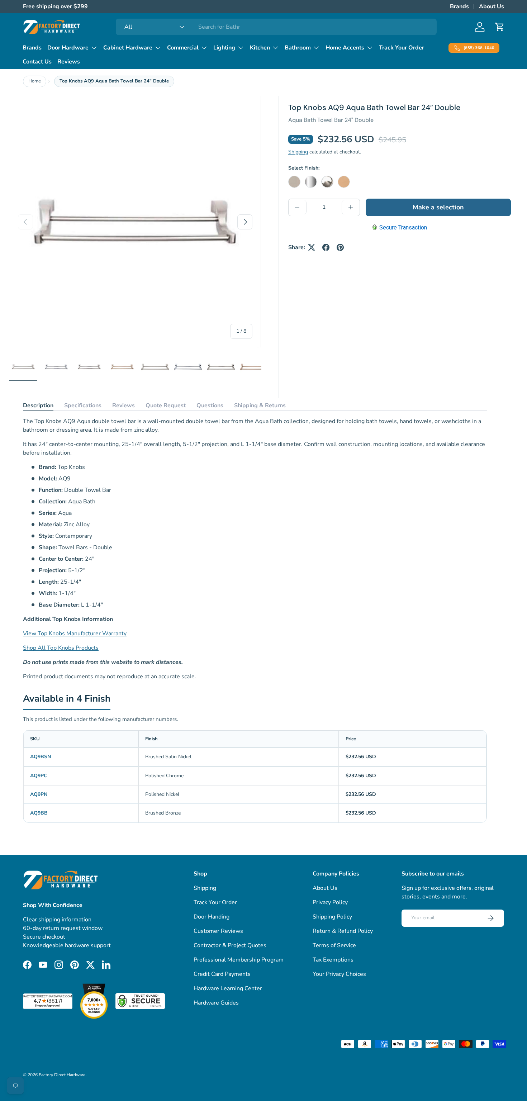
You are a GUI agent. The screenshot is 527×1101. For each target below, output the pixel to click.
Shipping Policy (332, 917)
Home (34, 81)
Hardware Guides (216, 1003)
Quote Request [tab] (166, 405)
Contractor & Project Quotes (230, 945)
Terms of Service (334, 945)
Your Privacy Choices (339, 974)
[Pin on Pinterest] (340, 247)
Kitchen (260, 48)
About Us (491, 6)
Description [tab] (38, 405)
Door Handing (211, 917)
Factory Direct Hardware (62, 1075)
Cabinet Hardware (127, 48)
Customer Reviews (218, 931)
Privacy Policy (330, 902)
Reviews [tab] (123, 405)
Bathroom (298, 48)
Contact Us (37, 62)
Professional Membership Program (239, 960)
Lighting (224, 48)
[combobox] (276, 27)
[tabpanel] (255, 549)
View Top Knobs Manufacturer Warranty (75, 633)
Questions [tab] (209, 405)
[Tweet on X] (311, 247)
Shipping (298, 151)
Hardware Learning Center (228, 988)
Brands (459, 6)
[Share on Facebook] (326, 247)
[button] (500, 27)
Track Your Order (401, 48)
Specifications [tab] (82, 405)
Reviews (68, 62)
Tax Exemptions (333, 960)
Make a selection (438, 207)
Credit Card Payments (222, 974)
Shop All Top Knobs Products (61, 648)
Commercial (183, 48)
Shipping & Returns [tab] (260, 405)
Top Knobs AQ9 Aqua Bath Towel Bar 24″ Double (114, 81)
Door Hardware (68, 48)
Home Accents (345, 48)
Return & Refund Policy (343, 931)
